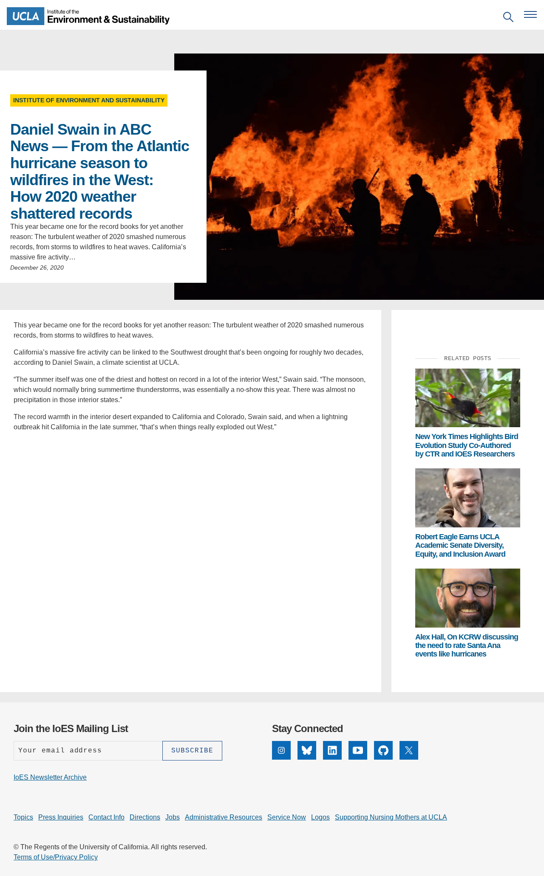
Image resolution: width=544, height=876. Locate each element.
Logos (320, 817)
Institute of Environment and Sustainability (88, 100)
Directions (145, 817)
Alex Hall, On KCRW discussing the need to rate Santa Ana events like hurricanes (466, 646)
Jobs (172, 817)
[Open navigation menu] (530, 14)
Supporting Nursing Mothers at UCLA (391, 817)
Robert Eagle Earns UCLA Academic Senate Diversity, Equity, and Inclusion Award (460, 545)
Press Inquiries (60, 817)
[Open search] (508, 18)
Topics (23, 817)
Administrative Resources (223, 817)
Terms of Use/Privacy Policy (56, 857)
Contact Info (106, 817)
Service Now (286, 817)
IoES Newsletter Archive (50, 777)
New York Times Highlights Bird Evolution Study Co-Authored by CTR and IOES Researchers (466, 445)
